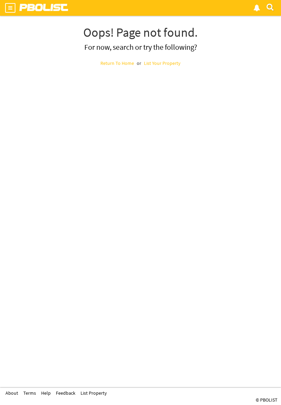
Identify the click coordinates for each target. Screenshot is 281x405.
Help (46, 393)
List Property (94, 393)
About (11, 393)
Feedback (65, 393)
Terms (29, 393)
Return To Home (117, 63)
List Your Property (162, 63)
